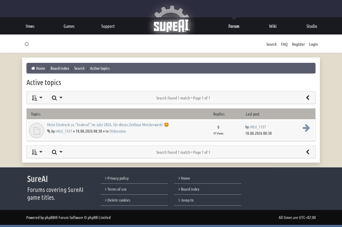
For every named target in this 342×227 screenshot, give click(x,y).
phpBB (50, 217)
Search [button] (271, 44)
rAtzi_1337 (64, 130)
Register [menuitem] (298, 44)
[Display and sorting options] (37, 97)
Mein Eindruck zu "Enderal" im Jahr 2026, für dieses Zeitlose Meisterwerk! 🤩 (108, 124)
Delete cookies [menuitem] (118, 199)
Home (185, 177)
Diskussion (118, 130)
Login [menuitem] (313, 44)
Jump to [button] (186, 199)
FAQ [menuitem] (284, 44)
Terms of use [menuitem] (117, 188)
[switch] (27, 44)
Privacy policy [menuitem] (118, 177)
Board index (189, 188)
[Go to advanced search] (307, 97)
